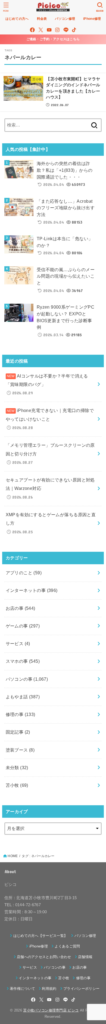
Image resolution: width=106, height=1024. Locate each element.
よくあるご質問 (67, 946)
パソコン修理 (85, 936)
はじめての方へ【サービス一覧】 (40, 936)
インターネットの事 (32, 590)
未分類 (17, 767)
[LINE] (65, 29)
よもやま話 (23, 696)
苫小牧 (17, 785)
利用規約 (49, 989)
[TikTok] (74, 29)
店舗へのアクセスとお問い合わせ (44, 957)
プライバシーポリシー (81, 989)
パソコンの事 (27, 679)
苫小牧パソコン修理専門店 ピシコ (51, 1010)
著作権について (22, 989)
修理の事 (20, 714)
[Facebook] (32, 29)
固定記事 (18, 732)
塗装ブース (20, 749)
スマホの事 (23, 661)
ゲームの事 (23, 625)
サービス (18, 643)
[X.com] (40, 29)
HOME (13, 856)
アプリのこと (24, 572)
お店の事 (20, 608)
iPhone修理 (38, 946)
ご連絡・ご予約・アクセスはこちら (53, 39)
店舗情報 (85, 957)
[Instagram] (57, 29)
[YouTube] (49, 29)
